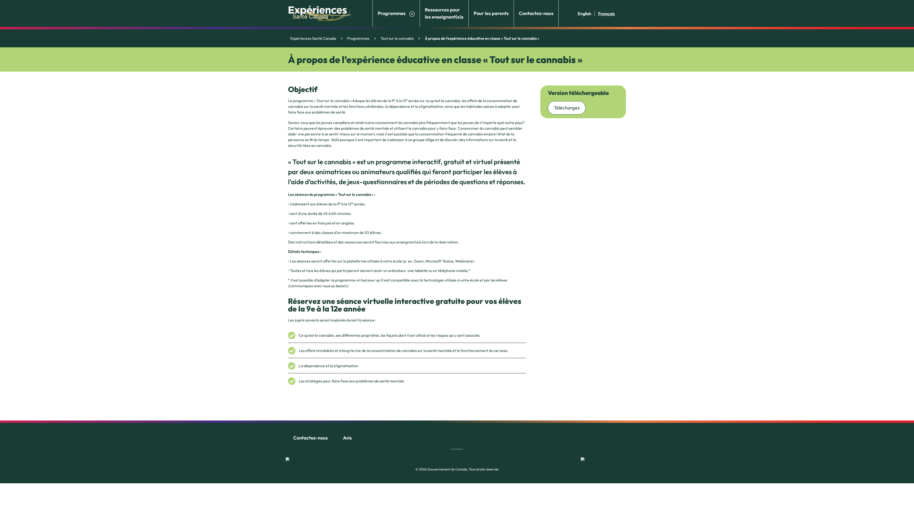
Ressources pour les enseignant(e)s (444, 13)
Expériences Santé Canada (313, 38)
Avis (347, 438)
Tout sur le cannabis (397, 38)
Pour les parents (491, 13)
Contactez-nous (536, 13)
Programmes (392, 13)
